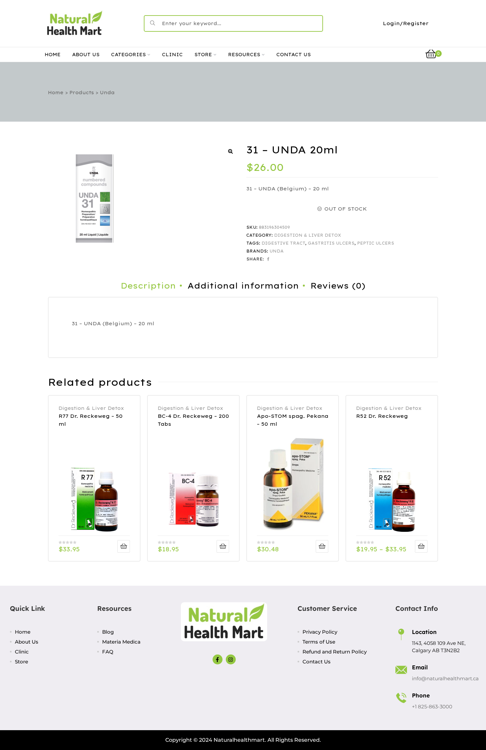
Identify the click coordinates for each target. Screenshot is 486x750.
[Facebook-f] (218, 659)
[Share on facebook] (268, 259)
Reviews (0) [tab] (337, 286)
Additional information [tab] (243, 286)
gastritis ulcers (331, 243)
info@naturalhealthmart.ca (445, 678)
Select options (421, 546)
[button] (230, 151)
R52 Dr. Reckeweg (382, 416)
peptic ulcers (375, 243)
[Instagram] (231, 659)
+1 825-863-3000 (432, 706)
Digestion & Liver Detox (307, 235)
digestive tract (283, 243)
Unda (276, 251)
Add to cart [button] (123, 546)
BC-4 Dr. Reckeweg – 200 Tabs (193, 420)
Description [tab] (148, 286)
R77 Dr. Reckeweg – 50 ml (91, 420)
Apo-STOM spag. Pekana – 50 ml (292, 420)
